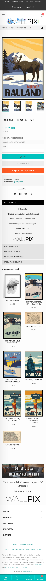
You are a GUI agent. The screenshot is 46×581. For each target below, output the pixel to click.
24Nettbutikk (27, 571)
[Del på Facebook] (20, 194)
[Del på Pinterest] (26, 194)
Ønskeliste (24, 163)
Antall (4, 146)
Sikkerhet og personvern (14, 549)
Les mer (38, 564)
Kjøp (24, 157)
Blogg (39, 549)
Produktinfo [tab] (9, 202)
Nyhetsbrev (30, 549)
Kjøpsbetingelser (26, 544)
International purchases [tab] (13, 257)
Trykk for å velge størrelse (12, 138)
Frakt (15, 544)
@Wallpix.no (18, 181)
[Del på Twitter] (15, 194)
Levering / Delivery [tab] (11, 246)
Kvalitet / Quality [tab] (11, 252)
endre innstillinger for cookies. (16, 567)
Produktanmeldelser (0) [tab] (13, 262)
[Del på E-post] (31, 194)
